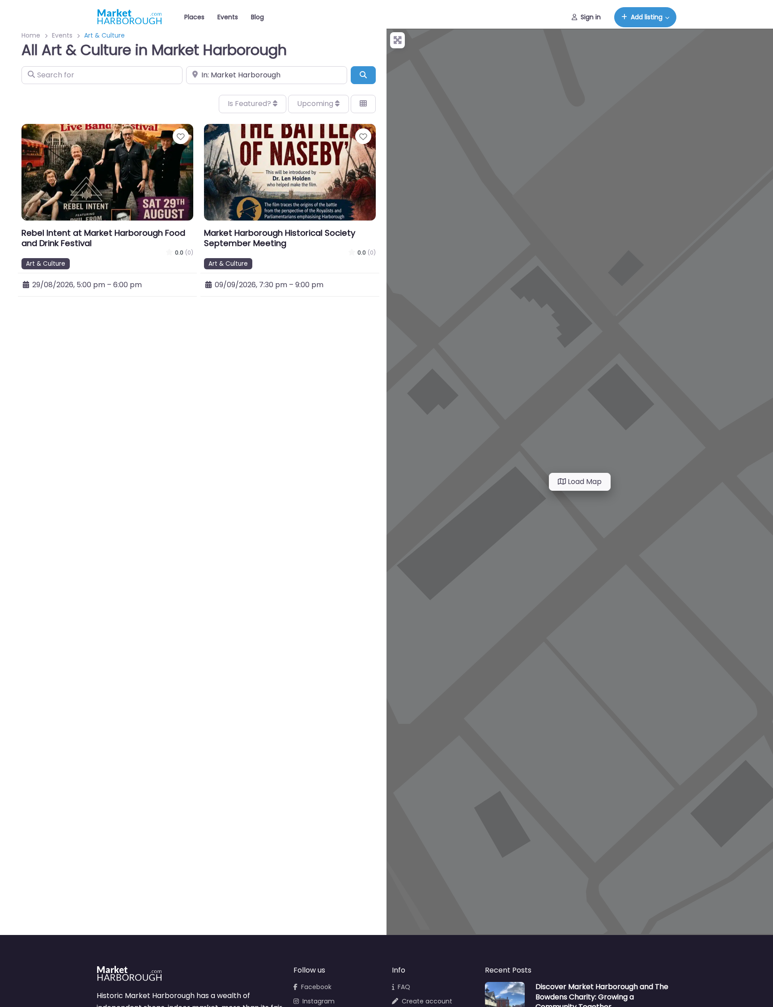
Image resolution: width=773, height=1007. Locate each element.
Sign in (591, 17)
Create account (427, 1001)
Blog (257, 17)
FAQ (404, 986)
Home (30, 35)
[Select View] (363, 104)
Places (194, 17)
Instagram (318, 1001)
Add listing (647, 17)
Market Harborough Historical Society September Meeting (279, 238)
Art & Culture (45, 263)
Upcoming (316, 103)
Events (227, 17)
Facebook (316, 986)
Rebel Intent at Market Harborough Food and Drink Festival (103, 238)
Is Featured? (250, 103)
